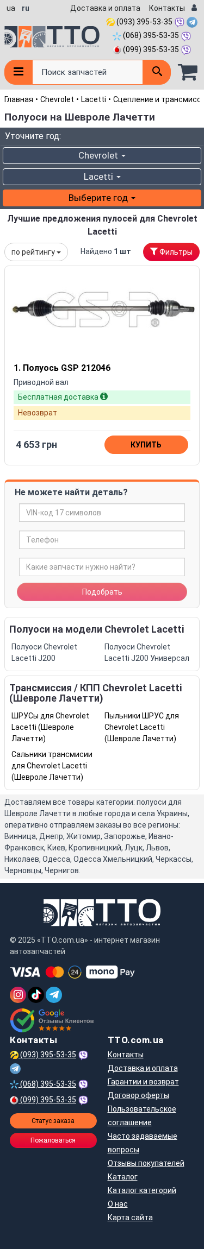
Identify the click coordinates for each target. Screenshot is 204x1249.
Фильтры (175, 252)
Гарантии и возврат (143, 1081)
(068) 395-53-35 (150, 35)
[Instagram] (18, 995)
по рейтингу (34, 252)
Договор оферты (138, 1095)
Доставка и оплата (105, 8)
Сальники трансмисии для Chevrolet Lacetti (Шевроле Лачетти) (51, 765)
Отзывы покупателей (146, 1163)
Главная (18, 99)
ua (11, 8)
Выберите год (99, 197)
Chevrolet (57, 99)
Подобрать (102, 592)
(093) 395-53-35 (143, 21)
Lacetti (93, 99)
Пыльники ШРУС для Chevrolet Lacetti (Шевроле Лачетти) (141, 727)
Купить (146, 444)
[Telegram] (54, 995)
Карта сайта (130, 1217)
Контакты (167, 8)
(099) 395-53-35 (150, 49)
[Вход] (194, 8)
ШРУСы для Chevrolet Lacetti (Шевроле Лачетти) (50, 727)
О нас (118, 1204)
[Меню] (18, 72)
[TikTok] (36, 995)
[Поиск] (157, 72)
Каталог (123, 1176)
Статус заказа (53, 1121)
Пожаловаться (53, 1140)
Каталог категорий (142, 1190)
